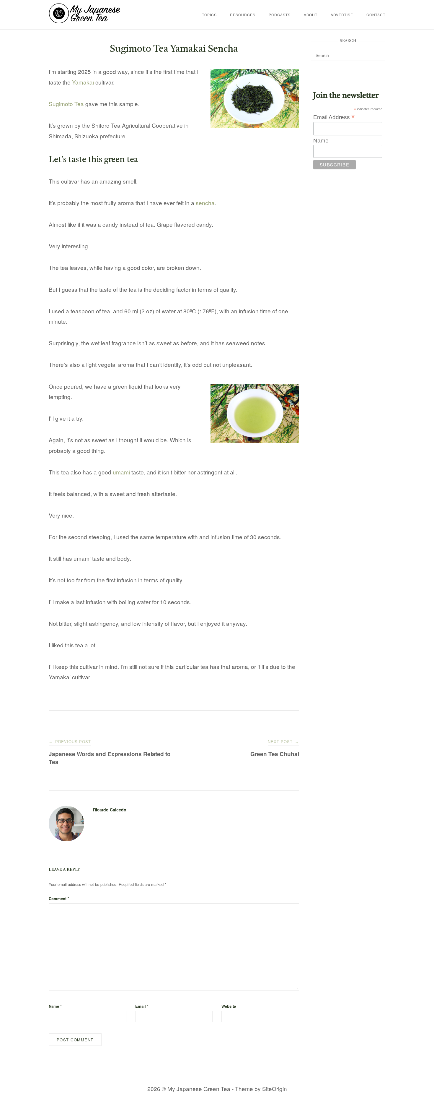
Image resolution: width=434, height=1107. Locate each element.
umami (121, 472)
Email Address (334, 117)
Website (228, 1006)
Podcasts (280, 14)
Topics (209, 14)
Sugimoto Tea (66, 104)
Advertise (342, 14)
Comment (59, 898)
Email (142, 1006)
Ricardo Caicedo (109, 810)
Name (55, 1006)
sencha (205, 203)
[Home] (84, 21)
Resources (242, 14)
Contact (375, 14)
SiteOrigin (274, 1089)
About (310, 14)
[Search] (378, 53)
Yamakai (83, 82)
